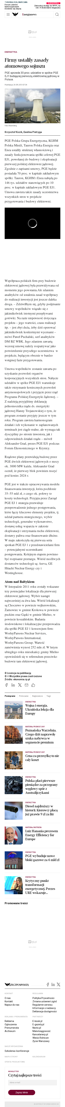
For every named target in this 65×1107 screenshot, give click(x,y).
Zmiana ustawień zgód (44, 1001)
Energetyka (11, 52)
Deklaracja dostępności (44, 1011)
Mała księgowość (41, 1031)
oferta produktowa (15, 1062)
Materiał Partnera (33, 827)
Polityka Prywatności (43, 998)
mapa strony (11, 1057)
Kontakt (9, 1001)
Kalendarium (38, 1057)
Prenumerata (12, 1027)
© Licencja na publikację (18, 673)
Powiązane (10, 696)
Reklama (9, 1021)
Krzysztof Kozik (13, 132)
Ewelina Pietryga (33, 132)
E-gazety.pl (38, 1024)
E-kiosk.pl (37, 1021)
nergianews (29, 14)
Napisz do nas (12, 1004)
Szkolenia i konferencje (17, 1051)
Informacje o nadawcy (44, 1008)
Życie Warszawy (41, 1041)
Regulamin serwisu (42, 1004)
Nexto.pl (36, 1027)
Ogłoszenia (11, 1024)
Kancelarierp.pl (40, 1034)
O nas (8, 998)
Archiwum (10, 1031)
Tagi (48, 696)
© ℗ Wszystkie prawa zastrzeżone (23, 676)
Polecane (23, 696)
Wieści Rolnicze (40, 1037)
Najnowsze (37, 696)
